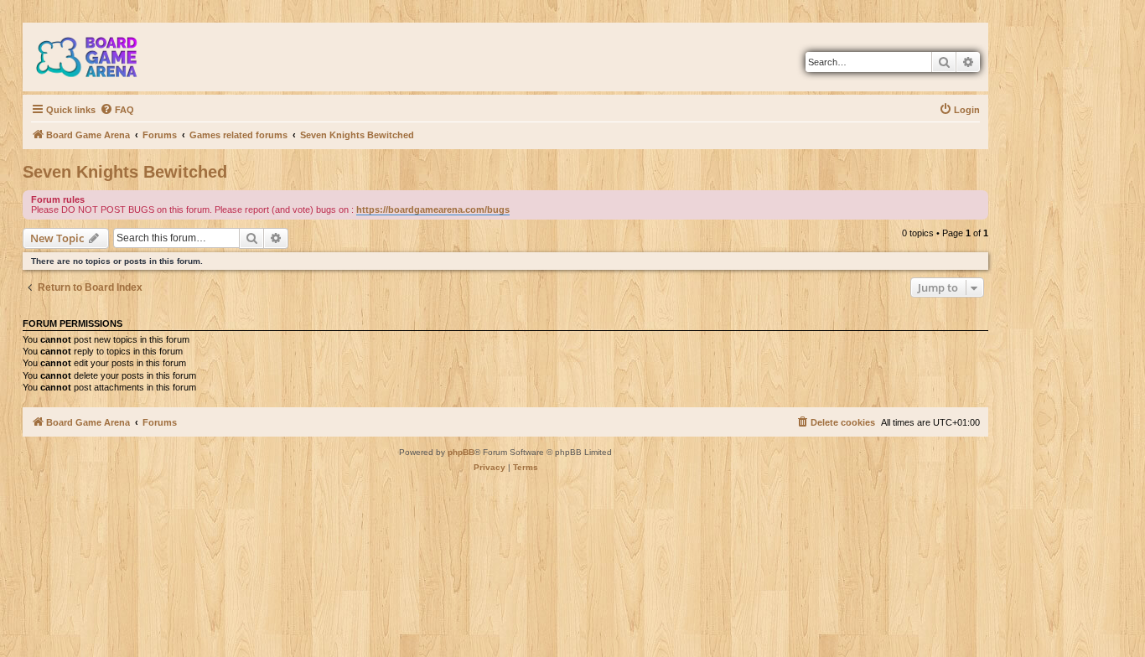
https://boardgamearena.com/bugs (433, 209)
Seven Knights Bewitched (125, 172)
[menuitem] (117, 110)
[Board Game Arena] (99, 57)
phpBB (461, 452)
